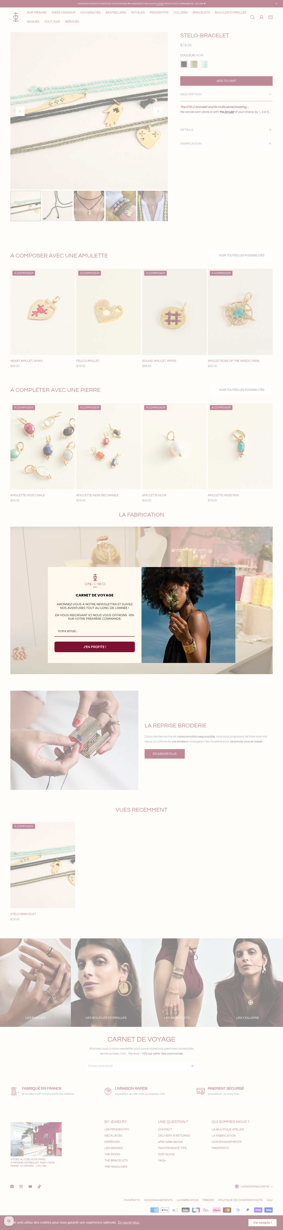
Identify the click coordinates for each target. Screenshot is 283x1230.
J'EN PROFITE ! (94, 647)
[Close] (230, 572)
